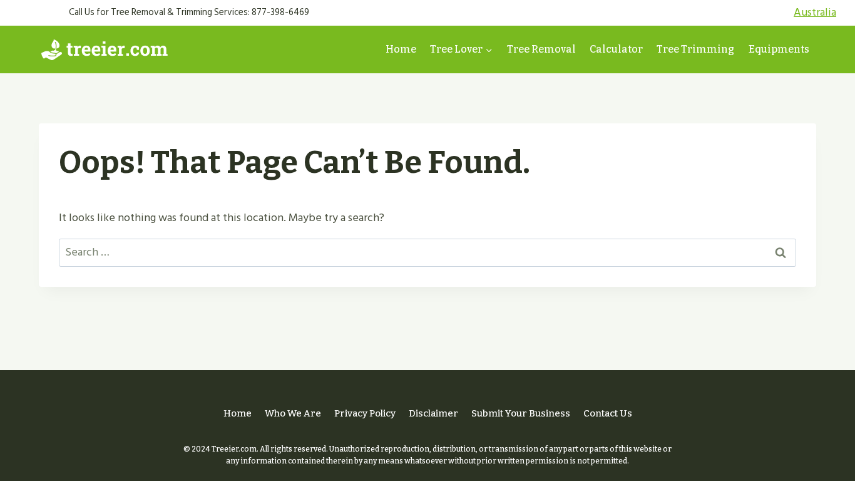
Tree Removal (541, 49)
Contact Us (607, 413)
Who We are (293, 413)
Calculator (616, 49)
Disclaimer (433, 413)
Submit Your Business (520, 413)
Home (401, 49)
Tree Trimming (695, 49)
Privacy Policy (365, 413)
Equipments (779, 49)
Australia (815, 12)
